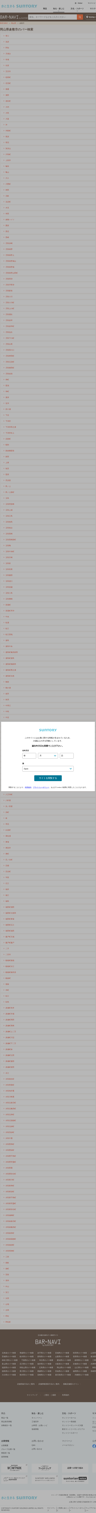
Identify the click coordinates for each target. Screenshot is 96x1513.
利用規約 (28, 787)
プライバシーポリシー (41, 787)
